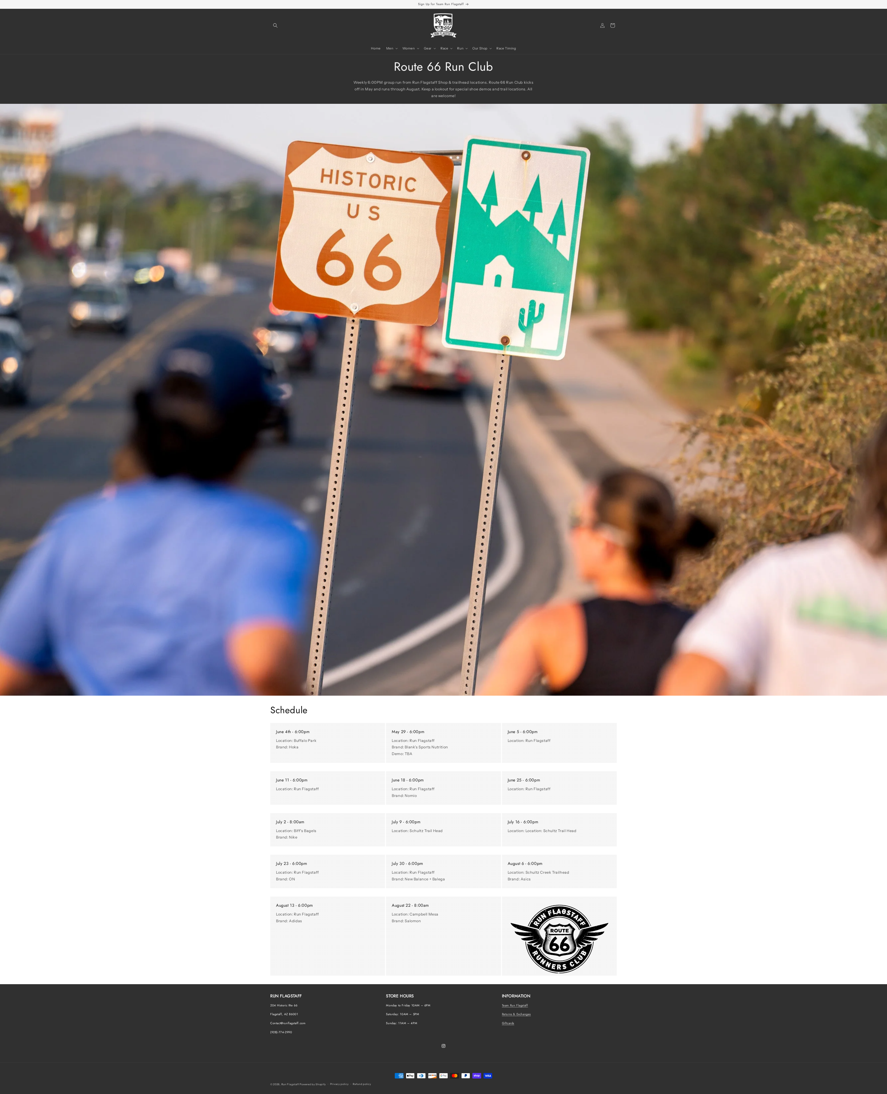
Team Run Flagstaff (515, 1005)
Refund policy (362, 1084)
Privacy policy (339, 1084)
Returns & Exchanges (516, 1014)
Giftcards (508, 1023)
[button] (275, 25)
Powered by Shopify (313, 1084)
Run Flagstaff (290, 1084)
